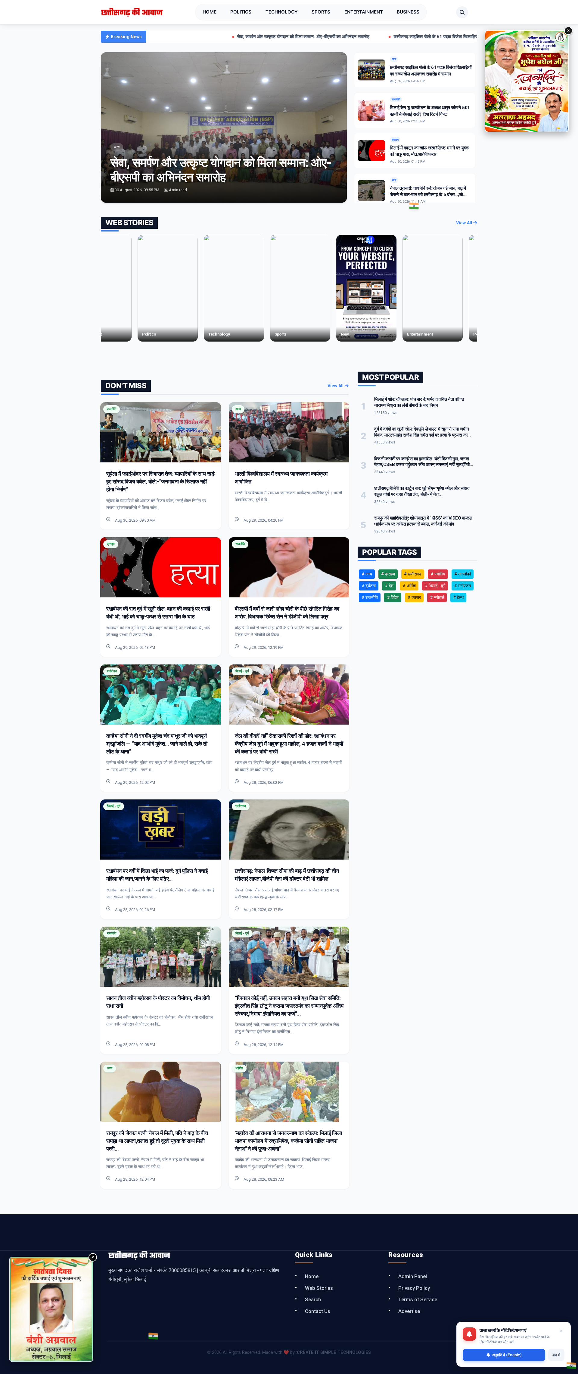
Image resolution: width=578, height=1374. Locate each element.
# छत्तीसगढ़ (412, 574)
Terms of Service (417, 1299)
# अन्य (367, 574)
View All (464, 222)
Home (209, 12)
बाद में (556, 1354)
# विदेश (393, 597)
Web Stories (319, 1288)
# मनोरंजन (462, 585)
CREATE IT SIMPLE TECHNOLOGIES (334, 1352)
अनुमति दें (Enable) (507, 1354)
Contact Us (317, 1311)
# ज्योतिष (437, 574)
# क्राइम (388, 574)
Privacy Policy (414, 1288)
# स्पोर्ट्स (437, 597)
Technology (282, 12)
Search (313, 1299)
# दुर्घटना (369, 585)
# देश (389, 585)
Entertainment (363, 12)
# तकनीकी (462, 574)
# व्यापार (414, 597)
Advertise (409, 1311)
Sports (321, 12)
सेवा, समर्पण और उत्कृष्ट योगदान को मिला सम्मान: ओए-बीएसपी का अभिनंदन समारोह (233, 36)
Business (408, 12)
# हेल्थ (458, 597)
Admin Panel (412, 1276)
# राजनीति (370, 597)
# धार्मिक (409, 585)
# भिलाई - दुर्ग (435, 585)
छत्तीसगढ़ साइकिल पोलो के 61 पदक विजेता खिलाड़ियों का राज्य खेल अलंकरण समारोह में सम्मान (398, 36)
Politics (240, 12)
